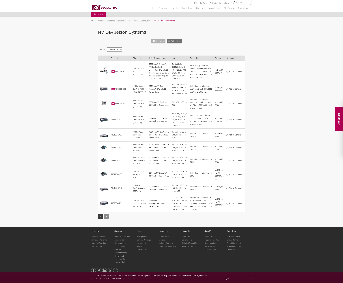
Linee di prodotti (210, 243)
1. (100, 216)
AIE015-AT (119, 71)
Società (207, 231)
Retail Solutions (120, 250)
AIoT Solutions (97, 246)
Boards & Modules (98, 237)
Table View (175, 41)
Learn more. (128, 279)
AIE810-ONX (120, 103)
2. (106, 216)
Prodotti (97, 14)
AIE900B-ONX (121, 89)
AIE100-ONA (116, 135)
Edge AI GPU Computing (139, 21)
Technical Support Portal (190, 243)
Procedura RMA (187, 246)
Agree (227, 279)
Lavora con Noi (209, 246)
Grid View (160, 41)
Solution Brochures (166, 243)
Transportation (119, 240)
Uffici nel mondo (210, 250)
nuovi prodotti (142, 237)
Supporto (186, 231)
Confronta (203, 3)
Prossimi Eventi (142, 250)
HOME (195, 3)
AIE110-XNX (116, 174)
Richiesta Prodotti (233, 237)
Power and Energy (120, 253)
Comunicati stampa (144, 240)
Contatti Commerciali (234, 243)
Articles (162, 240)
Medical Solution (120, 243)
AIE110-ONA (116, 147)
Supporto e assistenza (212, 240)
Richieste (213, 3)
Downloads (186, 237)
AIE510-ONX (116, 119)
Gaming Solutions (120, 262)
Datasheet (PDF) (187, 240)
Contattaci (231, 231)
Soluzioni (118, 231)
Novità (140, 231)
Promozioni (141, 246)
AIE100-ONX (116, 188)
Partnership (231, 250)
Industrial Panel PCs (99, 243)
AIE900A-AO (116, 203)
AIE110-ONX (116, 160)
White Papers (164, 237)
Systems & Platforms (116, 21)
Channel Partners (233, 240)
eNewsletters (141, 243)
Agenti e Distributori (234, 246)
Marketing (163, 231)
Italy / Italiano (224, 3)
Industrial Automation (122, 237)
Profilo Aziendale (210, 237)
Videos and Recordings (167, 246)
